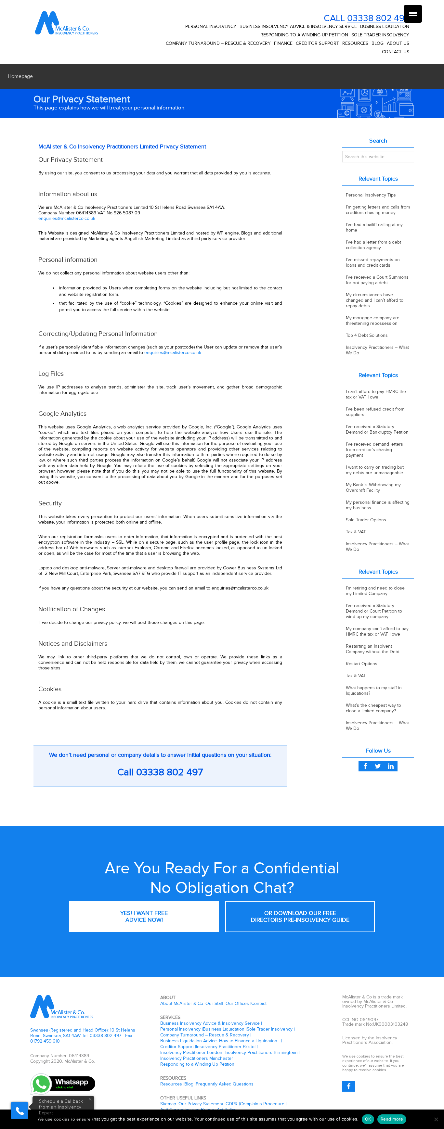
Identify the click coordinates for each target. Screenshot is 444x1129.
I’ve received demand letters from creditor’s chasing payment (374, 449)
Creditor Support (177, 1046)
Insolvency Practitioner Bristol (225, 1046)
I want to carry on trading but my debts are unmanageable (375, 470)
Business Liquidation (223, 1029)
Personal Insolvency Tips (371, 195)
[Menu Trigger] (413, 14)
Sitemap (168, 1104)
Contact (259, 1003)
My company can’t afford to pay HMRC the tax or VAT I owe (377, 631)
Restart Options (361, 663)
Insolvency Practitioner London (191, 1052)
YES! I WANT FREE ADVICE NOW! (144, 916)
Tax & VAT (356, 532)
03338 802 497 (378, 18)
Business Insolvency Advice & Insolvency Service (210, 1023)
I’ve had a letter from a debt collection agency (373, 244)
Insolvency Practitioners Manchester (196, 1058)
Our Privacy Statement (200, 1104)
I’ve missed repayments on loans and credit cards (373, 262)
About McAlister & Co (181, 1003)
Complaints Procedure (262, 1104)
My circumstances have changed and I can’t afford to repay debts (374, 300)
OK (368, 1119)
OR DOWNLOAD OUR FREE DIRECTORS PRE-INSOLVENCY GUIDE (300, 916)
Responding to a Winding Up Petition (197, 1064)
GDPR (232, 1104)
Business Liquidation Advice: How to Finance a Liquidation (220, 1041)
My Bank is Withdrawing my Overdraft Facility (373, 487)
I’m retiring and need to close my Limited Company (375, 590)
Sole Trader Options (366, 520)
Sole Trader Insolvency (270, 1029)
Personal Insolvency (180, 1029)
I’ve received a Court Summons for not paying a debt (377, 279)
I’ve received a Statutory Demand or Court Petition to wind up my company (374, 611)
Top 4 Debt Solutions (367, 335)
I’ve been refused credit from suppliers (375, 411)
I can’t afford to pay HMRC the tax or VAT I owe (376, 394)
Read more (392, 1119)
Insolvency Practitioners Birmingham (261, 1052)
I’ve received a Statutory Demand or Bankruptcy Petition (377, 429)
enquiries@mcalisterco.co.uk (66, 218)
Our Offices (237, 1003)
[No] (436, 1119)
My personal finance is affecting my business (378, 505)
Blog (188, 1084)
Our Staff (214, 1003)
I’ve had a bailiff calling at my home (374, 227)
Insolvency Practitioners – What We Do (377, 350)
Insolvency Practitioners (67, 23)
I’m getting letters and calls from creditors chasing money (378, 209)
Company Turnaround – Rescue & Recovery (204, 1035)
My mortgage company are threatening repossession (372, 320)
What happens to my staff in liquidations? (374, 690)
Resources (171, 1084)
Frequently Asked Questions (225, 1084)
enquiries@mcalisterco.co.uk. (173, 352)
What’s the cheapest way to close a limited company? (373, 708)
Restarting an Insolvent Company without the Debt (372, 648)
